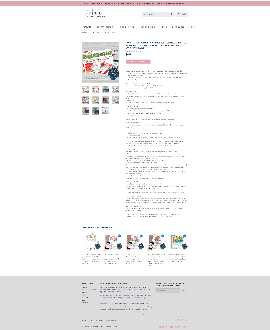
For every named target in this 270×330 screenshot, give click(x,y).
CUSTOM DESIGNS (109, 298)
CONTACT (85, 302)
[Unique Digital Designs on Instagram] (186, 320)
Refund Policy (98, 320)
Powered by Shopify (112, 326)
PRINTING (85, 297)
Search (84, 287)
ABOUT (84, 292)
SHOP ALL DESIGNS (89, 290)
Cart (183, 14)
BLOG (84, 300)
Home (84, 32)
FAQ (83, 295)
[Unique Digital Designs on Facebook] (178, 320)
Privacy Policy (87, 320)
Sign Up (183, 290)
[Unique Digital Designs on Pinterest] (182, 320)
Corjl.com (117, 292)
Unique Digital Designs (95, 326)
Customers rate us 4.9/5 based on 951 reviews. (135, 315)
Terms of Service (110, 320)
